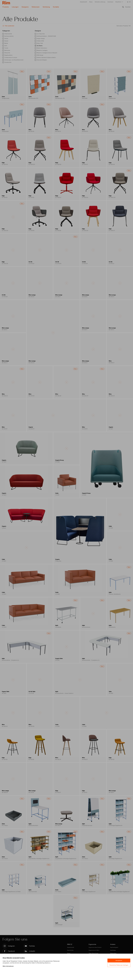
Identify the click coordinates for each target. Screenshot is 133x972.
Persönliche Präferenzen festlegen (118, 965)
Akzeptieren (119, 960)
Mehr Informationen (8, 966)
